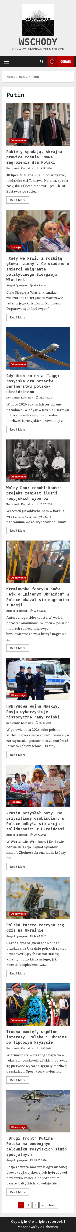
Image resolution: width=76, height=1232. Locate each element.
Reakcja (16, 247)
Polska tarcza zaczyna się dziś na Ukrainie (38, 898)
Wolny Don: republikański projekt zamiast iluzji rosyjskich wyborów (38, 460)
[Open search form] (41, 61)
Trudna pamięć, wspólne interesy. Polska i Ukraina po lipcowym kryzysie (38, 1004)
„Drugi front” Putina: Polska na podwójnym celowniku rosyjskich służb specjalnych (38, 1111)
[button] (6, 61)
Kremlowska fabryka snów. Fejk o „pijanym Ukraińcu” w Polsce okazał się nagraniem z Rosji (38, 562)
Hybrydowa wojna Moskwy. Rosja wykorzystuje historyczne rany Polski (38, 679)
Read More (19, 199)
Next (52, 1205)
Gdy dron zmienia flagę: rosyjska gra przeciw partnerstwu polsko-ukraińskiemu (38, 348)
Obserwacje (18, 140)
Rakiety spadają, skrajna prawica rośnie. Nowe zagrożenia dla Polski (38, 124)
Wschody (38, 42)
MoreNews (26, 1227)
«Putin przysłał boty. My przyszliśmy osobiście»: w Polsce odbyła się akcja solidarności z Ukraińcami (38, 786)
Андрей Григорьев (16, 285)
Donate (65, 61)
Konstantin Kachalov (19, 168)
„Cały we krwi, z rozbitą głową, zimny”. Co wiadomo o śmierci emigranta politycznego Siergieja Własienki (38, 231)
